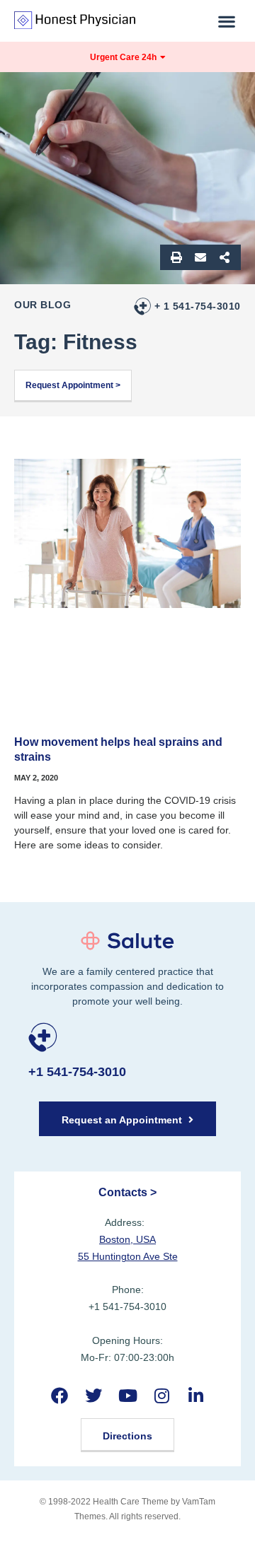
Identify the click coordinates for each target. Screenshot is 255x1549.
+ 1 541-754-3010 (197, 306)
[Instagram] (162, 1395)
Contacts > (127, 1192)
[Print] (176, 257)
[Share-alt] (224, 257)
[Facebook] (59, 1395)
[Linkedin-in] (196, 1395)
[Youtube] (127, 1395)
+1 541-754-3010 (77, 1072)
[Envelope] (200, 257)
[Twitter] (93, 1395)
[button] (227, 21)
